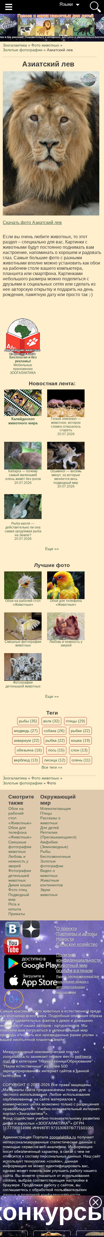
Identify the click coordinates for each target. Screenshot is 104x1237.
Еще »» (52, 548)
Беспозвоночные (55, 856)
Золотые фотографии (51, 863)
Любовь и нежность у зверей (18, 861)
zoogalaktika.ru (62, 1137)
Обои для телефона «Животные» (20, 832)
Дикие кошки (19, 885)
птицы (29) (75, 721)
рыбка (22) (55, 740)
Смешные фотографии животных (19, 847)
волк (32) (51, 721)
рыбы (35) (28, 721)
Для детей (49, 827)
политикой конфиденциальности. (51, 1194)
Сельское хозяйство (77, 944)
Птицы (46, 813)
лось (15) (56, 750)
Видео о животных (49, 872)
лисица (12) (54, 760)
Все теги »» (52, 767)
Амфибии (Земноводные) (54, 844)
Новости (65, 939)
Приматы (16, 914)
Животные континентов (51, 882)
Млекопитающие (55, 808)
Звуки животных (49, 892)
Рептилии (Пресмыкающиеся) (58, 834)
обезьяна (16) (29, 750)
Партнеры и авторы (76, 933)
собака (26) (54, 730)
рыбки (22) (80, 730)
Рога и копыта (14, 906)
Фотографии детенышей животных (19, 875)
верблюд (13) (26, 760)
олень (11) (81, 760)
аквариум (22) (26, 740)
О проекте (66, 928)
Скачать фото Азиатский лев (32, 222)
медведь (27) (26, 730)
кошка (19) (80, 740)
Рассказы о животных (50, 820)
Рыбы (45, 851)
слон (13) (79, 750)
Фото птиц (17, 889)
